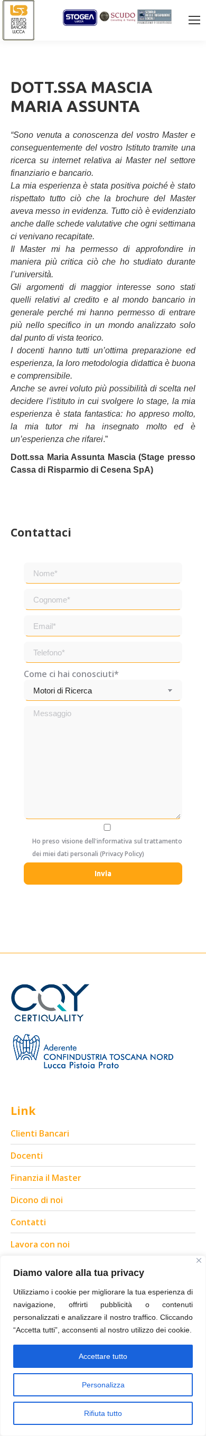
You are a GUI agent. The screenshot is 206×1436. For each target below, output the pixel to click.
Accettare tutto (103, 1356)
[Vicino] (198, 1260)
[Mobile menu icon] (194, 20)
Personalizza (103, 1385)
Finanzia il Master (46, 1178)
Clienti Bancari (40, 1133)
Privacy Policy (122, 853)
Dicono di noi (37, 1200)
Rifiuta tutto (103, 1413)
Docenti (27, 1155)
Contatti (28, 1222)
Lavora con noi (40, 1244)
